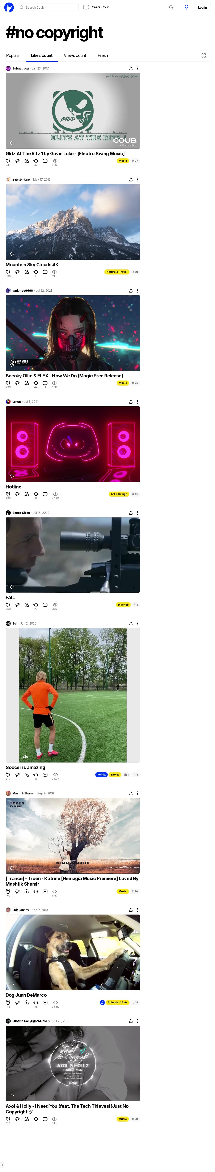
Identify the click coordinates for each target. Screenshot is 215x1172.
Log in (202, 7)
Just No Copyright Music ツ (31, 1021)
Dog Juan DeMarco (26, 995)
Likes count (41, 55)
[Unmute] (12, 143)
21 (135, 272)
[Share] (130, 68)
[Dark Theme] (171, 7)
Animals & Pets (117, 1002)
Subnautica (20, 68)
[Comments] (26, 160)
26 (135, 383)
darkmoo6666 (22, 290)
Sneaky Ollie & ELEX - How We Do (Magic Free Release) (64, 375)
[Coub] (9, 7)
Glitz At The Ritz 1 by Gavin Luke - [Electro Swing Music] (65, 153)
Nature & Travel (116, 271)
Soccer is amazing (25, 767)
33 (135, 1002)
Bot (14, 623)
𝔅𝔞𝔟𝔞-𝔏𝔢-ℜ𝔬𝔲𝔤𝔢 (21, 179)
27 (135, 161)
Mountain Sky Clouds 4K (32, 264)
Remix (101, 774)
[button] (204, 55)
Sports (115, 774)
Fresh (103, 55)
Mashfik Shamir (23, 793)
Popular (13, 55)
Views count (75, 55)
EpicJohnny (20, 909)
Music (123, 160)
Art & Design (119, 494)
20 (135, 891)
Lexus (16, 401)
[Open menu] (2, 1165)
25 (135, 494)
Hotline (13, 487)
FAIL (10, 597)
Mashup (123, 604)
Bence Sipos (21, 512)
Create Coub (100, 7)
